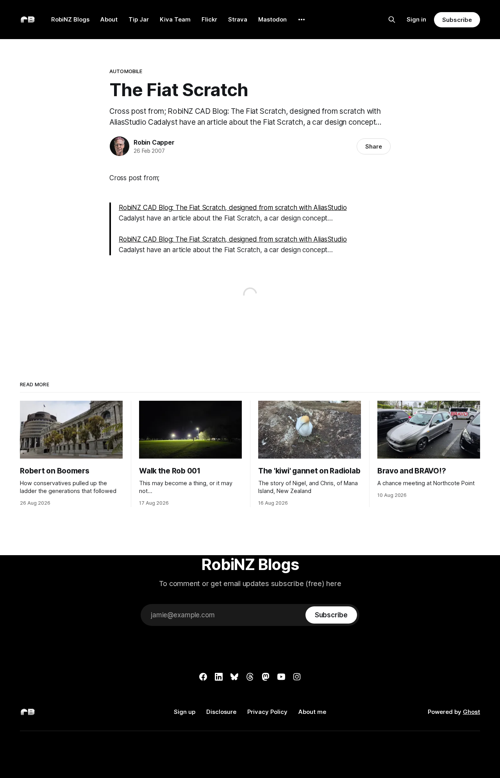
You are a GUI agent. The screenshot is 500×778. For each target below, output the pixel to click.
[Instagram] (297, 677)
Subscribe (456, 19)
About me (312, 711)
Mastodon (272, 19)
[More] (301, 19)
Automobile (125, 71)
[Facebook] (203, 677)
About (109, 19)
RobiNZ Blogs (70, 19)
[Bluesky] (234, 677)
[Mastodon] (266, 677)
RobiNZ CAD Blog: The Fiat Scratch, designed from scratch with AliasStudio (233, 208)
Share (373, 146)
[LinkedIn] (219, 677)
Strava (237, 19)
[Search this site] (392, 19)
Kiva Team (175, 19)
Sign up (184, 711)
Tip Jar (139, 19)
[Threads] (250, 677)
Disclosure (221, 711)
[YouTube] (281, 677)
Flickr (209, 19)
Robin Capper (154, 142)
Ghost (471, 711)
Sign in (416, 19)
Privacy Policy (267, 711)
